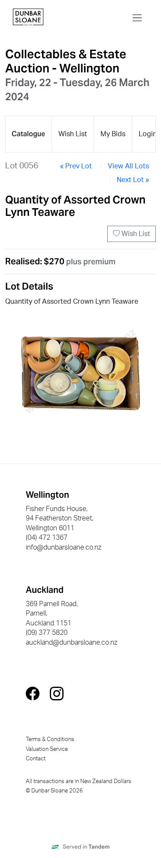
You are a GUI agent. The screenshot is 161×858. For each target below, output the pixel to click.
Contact (36, 758)
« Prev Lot (76, 166)
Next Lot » (133, 179)
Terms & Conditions (50, 739)
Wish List (135, 233)
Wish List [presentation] (72, 134)
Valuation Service (47, 749)
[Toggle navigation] (137, 17)
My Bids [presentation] (112, 134)
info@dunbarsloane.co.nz (63, 547)
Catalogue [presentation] (28, 133)
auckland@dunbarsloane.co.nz (71, 642)
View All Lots (128, 166)
